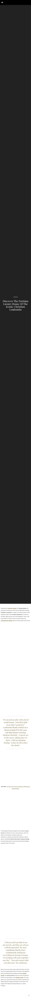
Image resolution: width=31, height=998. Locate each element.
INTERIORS (15, 297)
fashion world (19, 977)
